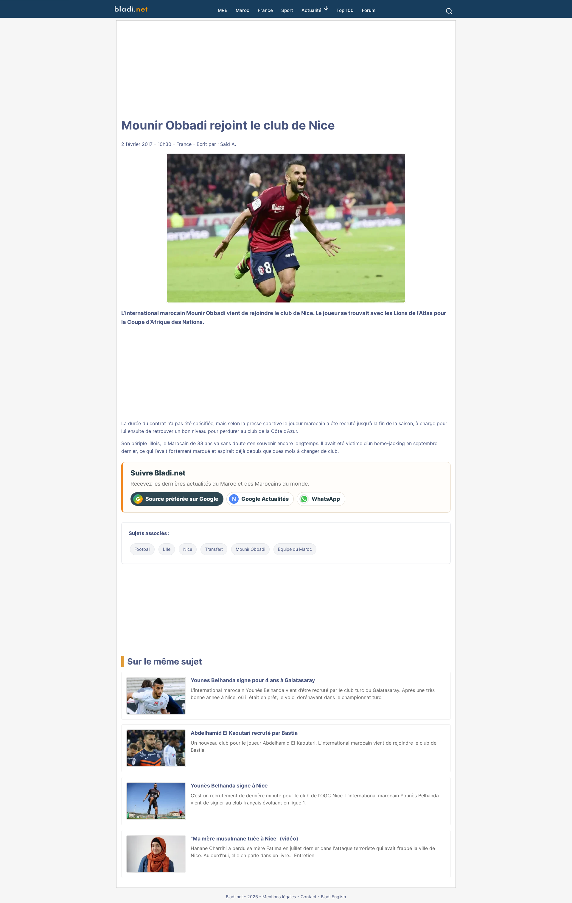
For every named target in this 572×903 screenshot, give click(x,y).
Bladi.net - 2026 (242, 896)
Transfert (214, 549)
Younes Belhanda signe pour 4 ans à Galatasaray (253, 680)
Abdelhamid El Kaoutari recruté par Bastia (244, 733)
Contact (308, 896)
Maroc (242, 10)
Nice (187, 549)
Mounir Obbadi (206, 313)
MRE (222, 10)
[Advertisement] (286, 68)
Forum (368, 10)
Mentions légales (279, 896)
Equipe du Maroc (295, 549)
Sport (287, 10)
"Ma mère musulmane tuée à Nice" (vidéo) (244, 838)
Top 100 (345, 10)
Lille (166, 549)
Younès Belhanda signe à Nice (229, 785)
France (265, 10)
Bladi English (333, 896)
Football (142, 549)
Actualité (311, 10)
